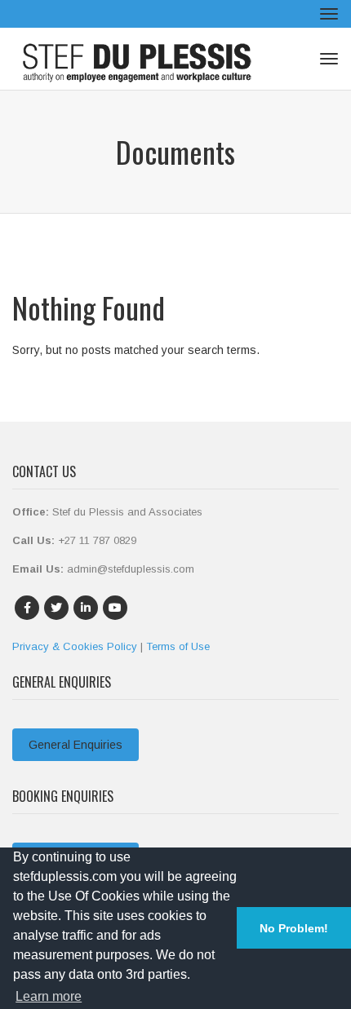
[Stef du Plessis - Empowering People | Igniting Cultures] (139, 59)
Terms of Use (178, 646)
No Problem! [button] (294, 928)
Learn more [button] (49, 996)
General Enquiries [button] (75, 744)
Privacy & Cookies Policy (74, 646)
